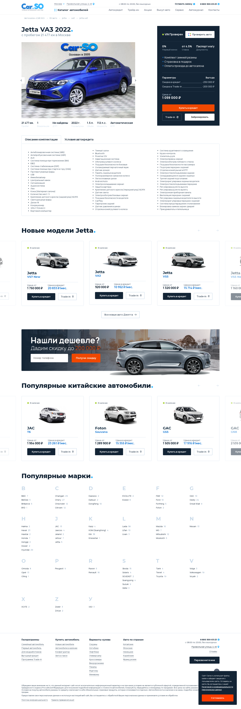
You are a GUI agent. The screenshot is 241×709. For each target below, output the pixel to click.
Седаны (93, 644)
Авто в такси (61, 655)
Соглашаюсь (217, 698)
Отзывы (213, 651)
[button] (21, 80)
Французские (129, 659)
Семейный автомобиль (32, 644)
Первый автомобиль (31, 648)
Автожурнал (196, 10)
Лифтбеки (94, 652)
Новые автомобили (64, 644)
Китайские (128, 644)
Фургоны (93, 670)
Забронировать (200, 117)
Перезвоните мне (204, 660)
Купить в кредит (188, 107)
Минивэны (94, 674)
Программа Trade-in (31, 659)
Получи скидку (86, 358)
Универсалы (95, 655)
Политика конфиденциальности (34, 700)
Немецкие (128, 652)
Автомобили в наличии (66, 648)
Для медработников (31, 652)
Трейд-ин (133, 10)
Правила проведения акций (62, 700)
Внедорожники (96, 663)
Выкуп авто (163, 10)
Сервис (179, 10)
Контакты (214, 10)
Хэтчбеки (93, 648)
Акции (148, 10)
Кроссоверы (95, 659)
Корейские (128, 655)
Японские (127, 648)
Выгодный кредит (30, 655)
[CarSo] (37, 7)
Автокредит (116, 10)
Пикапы (93, 667)
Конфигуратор (62, 652)
